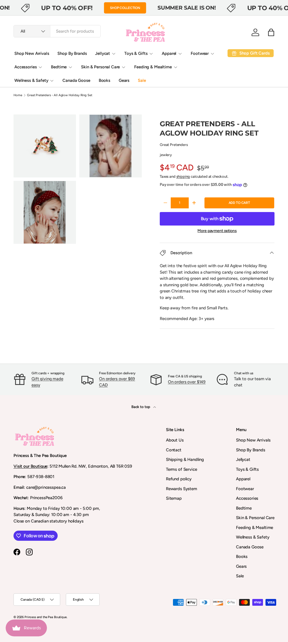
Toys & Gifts (247, 469)
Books (104, 80)
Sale (142, 80)
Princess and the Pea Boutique (45, 617)
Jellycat (243, 459)
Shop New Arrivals (31, 53)
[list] (79, 180)
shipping (183, 176)
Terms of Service (181, 469)
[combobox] (57, 31)
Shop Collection (125, 8)
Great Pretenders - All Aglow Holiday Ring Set (59, 95)
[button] (271, 32)
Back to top (141, 406)
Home (18, 95)
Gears (124, 80)
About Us (175, 440)
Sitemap (174, 498)
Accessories (247, 498)
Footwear (245, 488)
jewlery (166, 154)
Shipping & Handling (185, 459)
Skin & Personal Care (255, 517)
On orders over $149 (187, 381)
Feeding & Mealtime (254, 527)
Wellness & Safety (252, 537)
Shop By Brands (72, 53)
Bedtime (244, 508)
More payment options (217, 230)
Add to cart (239, 203)
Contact (173, 449)
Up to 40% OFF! (67, 8)
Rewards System (181, 488)
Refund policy (179, 478)
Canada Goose (76, 80)
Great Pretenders (174, 144)
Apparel (243, 478)
